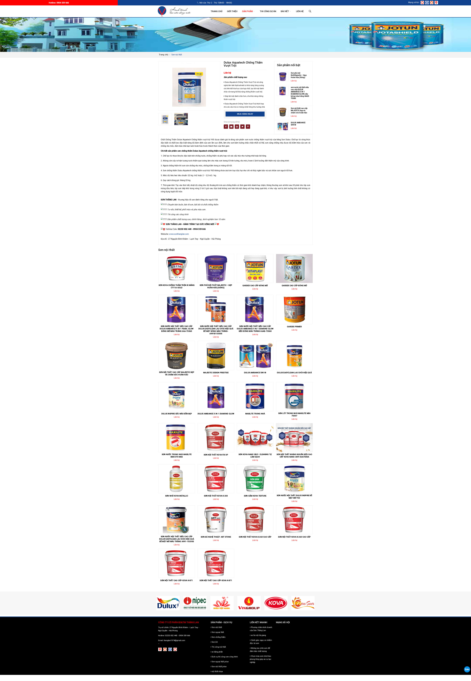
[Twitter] (242, 126)
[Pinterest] (248, 126)
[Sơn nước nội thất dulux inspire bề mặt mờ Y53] (294, 478)
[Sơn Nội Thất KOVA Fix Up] (216, 437)
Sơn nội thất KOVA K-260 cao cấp (255, 537)
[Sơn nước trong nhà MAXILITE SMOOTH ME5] (176, 437)
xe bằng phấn (217, 652)
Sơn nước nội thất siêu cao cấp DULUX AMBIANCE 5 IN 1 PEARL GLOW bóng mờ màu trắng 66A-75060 (176, 328)
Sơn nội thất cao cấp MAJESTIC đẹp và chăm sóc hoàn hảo (299, 110)
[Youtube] (175, 649)
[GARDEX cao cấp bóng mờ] (255, 268)
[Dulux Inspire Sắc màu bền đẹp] (176, 396)
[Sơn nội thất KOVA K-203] (216, 478)
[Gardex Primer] (294, 309)
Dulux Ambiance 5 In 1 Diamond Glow (216, 414)
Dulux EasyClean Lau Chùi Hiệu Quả (294, 373)
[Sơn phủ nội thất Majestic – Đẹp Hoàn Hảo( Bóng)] (283, 77)
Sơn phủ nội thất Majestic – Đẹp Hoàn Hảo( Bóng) (299, 75)
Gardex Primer (294, 327)
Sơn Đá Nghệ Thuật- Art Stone (216, 537)
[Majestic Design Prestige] (216, 355)
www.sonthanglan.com (179, 234)
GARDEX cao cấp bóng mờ (255, 285)
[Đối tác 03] (168, 603)
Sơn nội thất (216, 627)
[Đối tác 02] (303, 603)
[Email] (231, 126)
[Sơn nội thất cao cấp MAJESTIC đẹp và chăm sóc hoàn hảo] (283, 112)
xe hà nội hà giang (258, 635)
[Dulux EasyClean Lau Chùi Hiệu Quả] (294, 355)
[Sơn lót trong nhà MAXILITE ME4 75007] (294, 396)
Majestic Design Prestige (216, 373)
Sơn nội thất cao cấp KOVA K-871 (176, 580)
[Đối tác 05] (222, 603)
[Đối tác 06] (249, 603)
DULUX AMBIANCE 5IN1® (298, 124)
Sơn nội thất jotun (219, 666)
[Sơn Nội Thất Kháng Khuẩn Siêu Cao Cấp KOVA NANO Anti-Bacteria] (294, 437)
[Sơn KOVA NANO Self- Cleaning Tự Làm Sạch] (255, 437)
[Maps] (160, 649)
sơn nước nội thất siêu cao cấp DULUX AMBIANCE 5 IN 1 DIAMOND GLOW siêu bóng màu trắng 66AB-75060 (300, 92)
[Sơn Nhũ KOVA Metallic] (176, 478)
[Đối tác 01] (276, 603)
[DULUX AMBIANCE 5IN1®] (283, 126)
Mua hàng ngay (245, 114)
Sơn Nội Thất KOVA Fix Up (216, 455)
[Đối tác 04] (195, 603)
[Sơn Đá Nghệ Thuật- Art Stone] (216, 519)
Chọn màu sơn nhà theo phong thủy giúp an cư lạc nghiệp (260, 659)
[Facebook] (226, 126)
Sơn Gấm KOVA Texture (255, 496)
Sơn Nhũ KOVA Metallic (176, 496)
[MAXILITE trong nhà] (255, 396)
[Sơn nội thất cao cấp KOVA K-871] (176, 563)
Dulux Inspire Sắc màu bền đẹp (176, 414)
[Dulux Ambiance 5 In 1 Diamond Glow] (216, 396)
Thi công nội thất (218, 647)
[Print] (237, 126)
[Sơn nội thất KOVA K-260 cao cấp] (255, 519)
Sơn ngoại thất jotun (220, 662)
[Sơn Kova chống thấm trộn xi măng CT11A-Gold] (176, 268)
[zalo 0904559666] (467, 669)
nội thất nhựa (217, 671)
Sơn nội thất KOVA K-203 (216, 496)
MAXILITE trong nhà (255, 414)
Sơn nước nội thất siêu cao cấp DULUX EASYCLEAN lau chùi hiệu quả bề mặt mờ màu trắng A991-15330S (176, 539)
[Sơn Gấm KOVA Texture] (255, 478)
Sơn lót (214, 642)
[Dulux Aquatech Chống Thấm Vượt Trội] (165, 119)
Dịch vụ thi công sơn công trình (224, 657)
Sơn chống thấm (218, 637)
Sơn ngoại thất (217, 632)
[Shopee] (165, 649)
